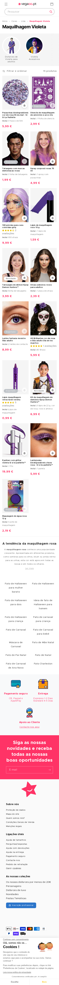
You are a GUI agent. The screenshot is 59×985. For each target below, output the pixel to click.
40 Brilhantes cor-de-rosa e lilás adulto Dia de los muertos (42, 340)
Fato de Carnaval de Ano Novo (16, 666)
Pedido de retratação (17, 864)
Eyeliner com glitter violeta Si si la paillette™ (14, 461)
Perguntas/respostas (16, 844)
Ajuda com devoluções (17, 848)
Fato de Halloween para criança (16, 619)
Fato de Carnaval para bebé (43, 632)
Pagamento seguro (15, 856)
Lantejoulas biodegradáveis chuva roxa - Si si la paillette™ (41, 462)
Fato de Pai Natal (16, 655)
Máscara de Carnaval (16, 644)
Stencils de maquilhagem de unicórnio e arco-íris (42, 114)
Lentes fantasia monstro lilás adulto (14, 339)
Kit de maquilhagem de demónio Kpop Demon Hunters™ (41, 399)
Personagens (13, 886)
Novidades (12, 894)
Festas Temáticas (16, 898)
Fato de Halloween (43, 584)
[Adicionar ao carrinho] (24, 105)
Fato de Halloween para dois (16, 602)
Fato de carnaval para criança (43, 619)
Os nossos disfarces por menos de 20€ (28, 882)
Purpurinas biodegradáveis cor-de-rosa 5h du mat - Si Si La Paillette (15, 115)
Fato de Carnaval (16, 630)
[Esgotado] (52, 105)
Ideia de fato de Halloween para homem (43, 604)
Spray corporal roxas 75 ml (42, 170)
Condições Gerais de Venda (20, 822)
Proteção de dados (15, 810)
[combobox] (29, 11)
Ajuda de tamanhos (16, 840)
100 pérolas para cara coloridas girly (12, 226)
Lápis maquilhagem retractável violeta (11, 398)
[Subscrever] (49, 769)
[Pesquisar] (51, 11)
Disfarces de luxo (16, 890)
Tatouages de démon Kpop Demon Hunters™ (15, 286)
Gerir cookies (13, 868)
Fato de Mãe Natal (43, 642)
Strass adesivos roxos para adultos (41, 286)
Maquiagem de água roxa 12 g (14, 517)
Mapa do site (12, 814)
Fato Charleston (43, 664)
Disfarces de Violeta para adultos (11, 59)
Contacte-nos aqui (29, 727)
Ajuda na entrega (15, 852)
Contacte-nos (13, 860)
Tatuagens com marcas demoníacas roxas (13, 170)
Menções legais (14, 826)
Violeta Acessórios (34, 58)
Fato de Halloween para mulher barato (16, 588)
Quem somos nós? (15, 818)
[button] (6, 4)
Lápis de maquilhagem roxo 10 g (41, 226)
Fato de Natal (43, 655)
